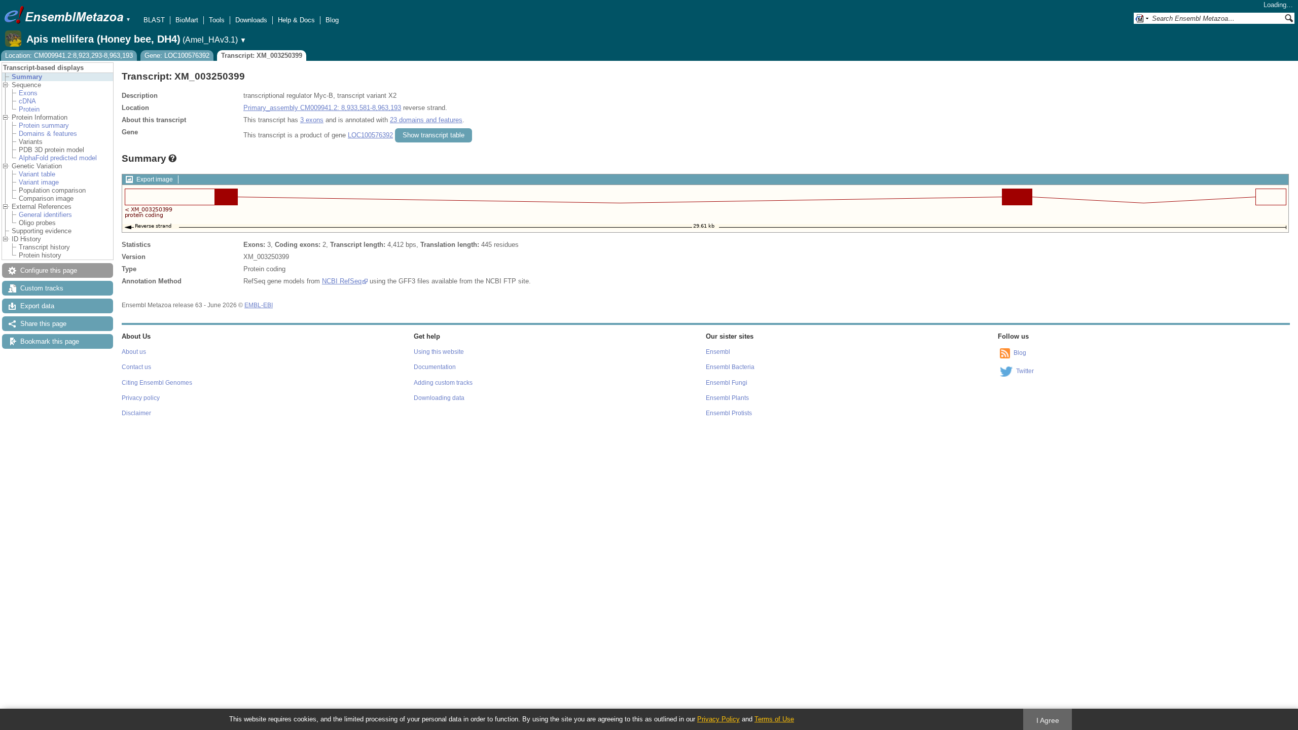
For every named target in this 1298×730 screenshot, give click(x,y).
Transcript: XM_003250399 (261, 55)
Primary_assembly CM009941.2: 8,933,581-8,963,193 (322, 108)
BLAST (154, 20)
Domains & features (48, 133)
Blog (332, 20)
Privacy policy (141, 398)
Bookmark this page (49, 341)
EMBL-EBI (258, 305)
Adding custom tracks (443, 383)
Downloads (251, 20)
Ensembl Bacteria (730, 367)
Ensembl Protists (729, 413)
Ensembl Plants (727, 398)
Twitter (1025, 371)
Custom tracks (41, 288)
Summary (27, 77)
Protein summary (44, 125)
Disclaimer (136, 413)
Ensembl (718, 352)
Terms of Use (774, 719)
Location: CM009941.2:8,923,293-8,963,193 (69, 55)
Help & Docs (296, 20)
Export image (154, 179)
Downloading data (439, 398)
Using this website (439, 352)
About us (134, 352)
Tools (217, 20)
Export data (37, 306)
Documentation (435, 367)
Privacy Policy (718, 719)
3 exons (311, 120)
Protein (29, 109)
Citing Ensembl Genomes (157, 383)
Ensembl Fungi (726, 383)
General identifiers (45, 214)
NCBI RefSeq (342, 281)
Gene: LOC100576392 (177, 55)
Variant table (37, 174)
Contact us (136, 367)
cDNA (27, 101)
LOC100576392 (370, 135)
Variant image (39, 182)
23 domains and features (426, 120)
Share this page (43, 323)
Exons (28, 93)
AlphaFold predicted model (58, 158)
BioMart (186, 20)
